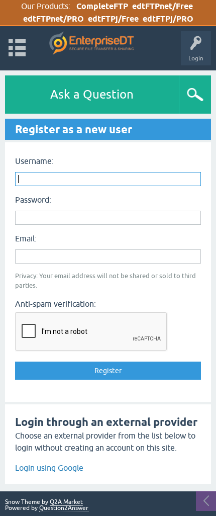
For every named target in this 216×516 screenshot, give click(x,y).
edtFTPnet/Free (162, 6)
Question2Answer (63, 507)
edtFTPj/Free (113, 19)
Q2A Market (66, 501)
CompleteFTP (102, 6)
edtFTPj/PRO (168, 19)
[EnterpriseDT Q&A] (91, 43)
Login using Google (49, 467)
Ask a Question (92, 94)
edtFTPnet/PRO (53, 19)
